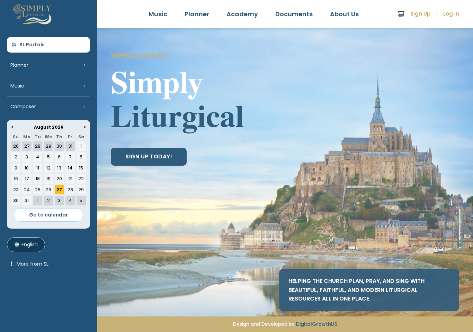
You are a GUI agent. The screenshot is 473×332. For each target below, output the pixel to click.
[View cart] (400, 14)
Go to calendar (48, 214)
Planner (197, 14)
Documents (294, 14)
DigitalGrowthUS (316, 324)
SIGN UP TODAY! (148, 156)
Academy (242, 14)
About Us (344, 14)
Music (158, 14)
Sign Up (420, 13)
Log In (451, 13)
